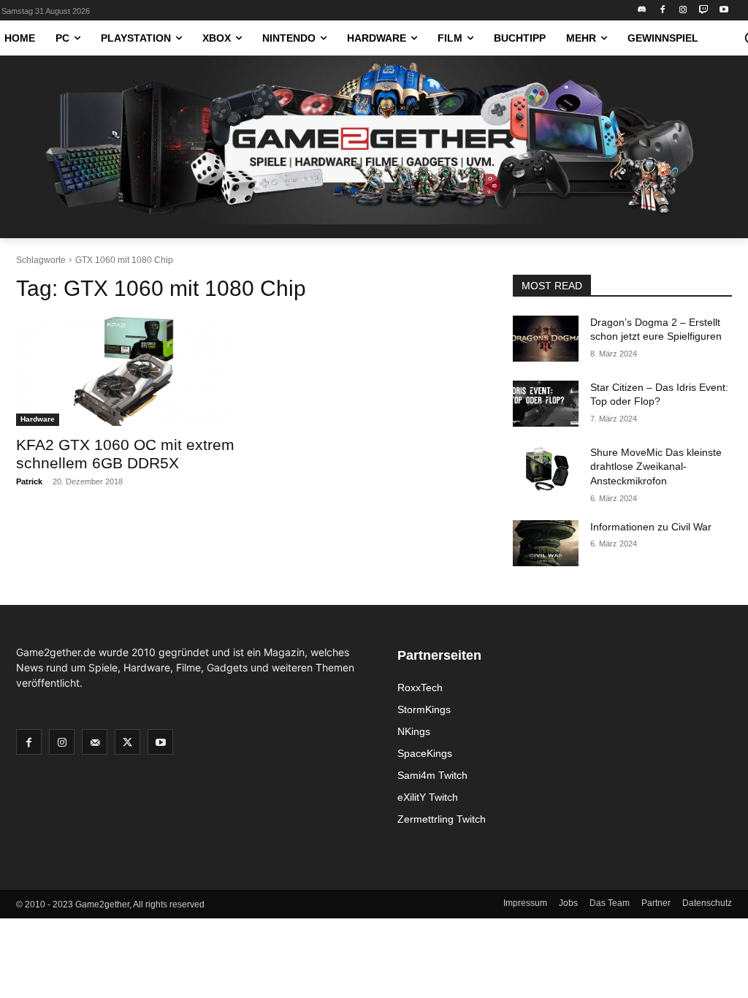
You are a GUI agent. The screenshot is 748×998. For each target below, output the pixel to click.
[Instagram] (683, 10)
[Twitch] (703, 10)
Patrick (29, 481)
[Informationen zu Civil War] (546, 543)
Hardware (37, 419)
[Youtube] (723, 10)
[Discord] (642, 10)
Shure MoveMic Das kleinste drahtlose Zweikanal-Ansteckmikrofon (656, 466)
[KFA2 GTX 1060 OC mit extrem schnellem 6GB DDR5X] (125, 371)
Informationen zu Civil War (650, 527)
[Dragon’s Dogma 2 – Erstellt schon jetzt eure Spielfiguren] (546, 339)
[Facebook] (662, 10)
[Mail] (94, 742)
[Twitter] (127, 742)
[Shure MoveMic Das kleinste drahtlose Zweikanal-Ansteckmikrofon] (546, 469)
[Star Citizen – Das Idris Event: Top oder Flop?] (546, 404)
